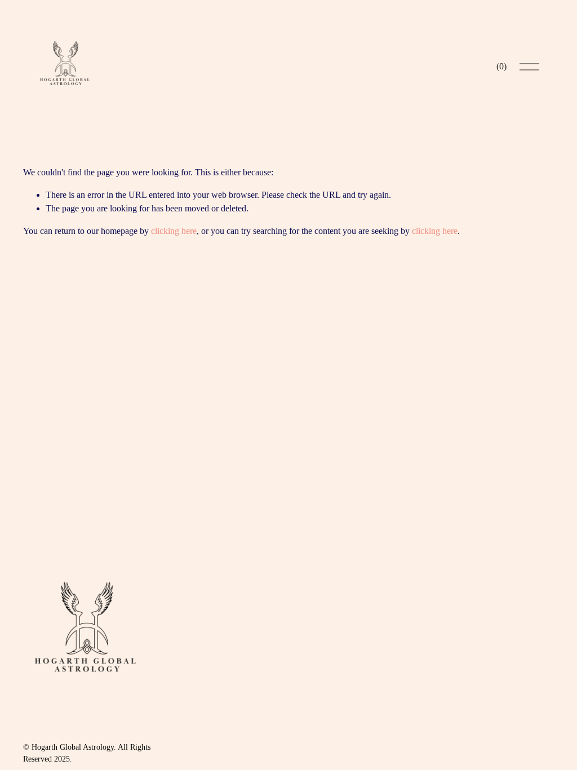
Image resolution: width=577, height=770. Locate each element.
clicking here (174, 231)
